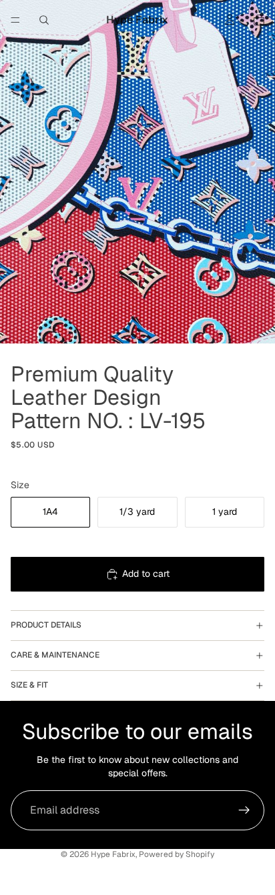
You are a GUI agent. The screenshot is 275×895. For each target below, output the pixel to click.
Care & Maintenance (55, 655)
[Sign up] (244, 810)
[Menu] (15, 20)
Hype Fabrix (113, 854)
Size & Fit (29, 685)
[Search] (44, 20)
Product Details (46, 625)
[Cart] (259, 20)
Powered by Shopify (176, 854)
